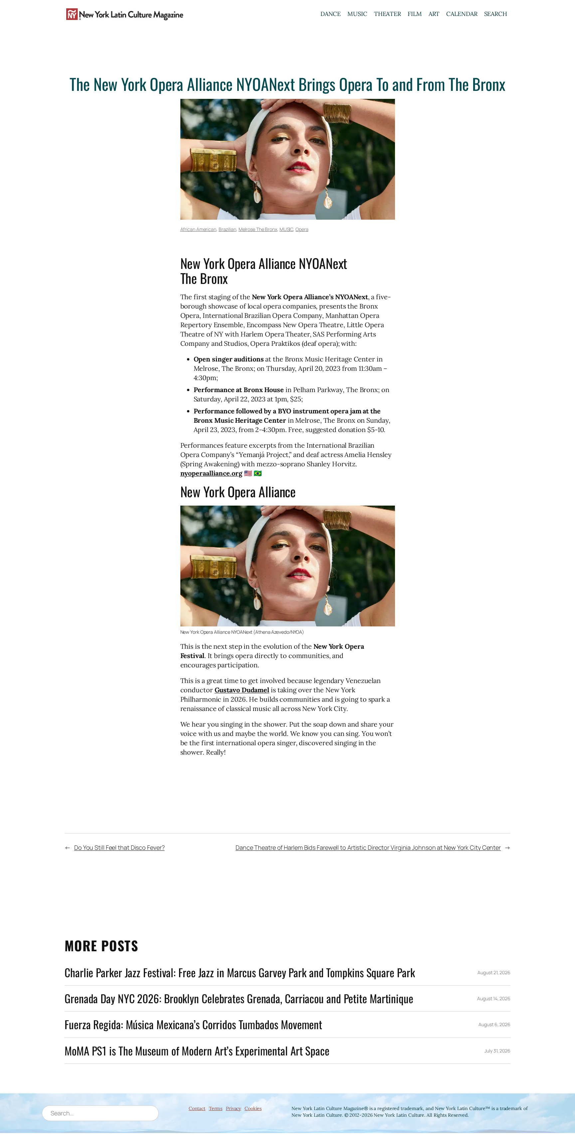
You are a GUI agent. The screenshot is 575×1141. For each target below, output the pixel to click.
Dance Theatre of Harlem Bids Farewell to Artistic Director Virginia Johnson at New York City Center (368, 847)
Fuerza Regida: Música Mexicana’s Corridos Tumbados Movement (193, 1024)
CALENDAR (461, 14)
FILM (415, 14)
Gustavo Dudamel (242, 690)
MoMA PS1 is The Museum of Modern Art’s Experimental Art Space (197, 1050)
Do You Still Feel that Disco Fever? (119, 847)
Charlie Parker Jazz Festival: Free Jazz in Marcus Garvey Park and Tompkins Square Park (240, 972)
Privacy (233, 1108)
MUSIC (357, 14)
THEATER (387, 14)
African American (198, 229)
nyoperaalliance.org (211, 473)
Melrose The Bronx (258, 229)
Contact (197, 1108)
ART (434, 14)
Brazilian (227, 229)
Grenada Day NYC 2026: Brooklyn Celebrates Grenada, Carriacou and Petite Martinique (239, 998)
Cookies (253, 1108)
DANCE (330, 14)
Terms (216, 1108)
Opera (301, 229)
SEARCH (495, 14)
